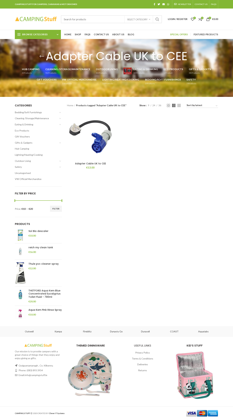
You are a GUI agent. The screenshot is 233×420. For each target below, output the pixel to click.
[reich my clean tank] (20, 251)
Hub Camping (22, 148)
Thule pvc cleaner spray (43, 263)
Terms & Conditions (142, 358)
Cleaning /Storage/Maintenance (32, 118)
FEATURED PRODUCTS (206, 34)
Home (70, 105)
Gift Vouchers (22, 136)
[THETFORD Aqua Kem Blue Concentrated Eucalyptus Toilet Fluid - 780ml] (20, 296)
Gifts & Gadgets (23, 142)
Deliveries (142, 364)
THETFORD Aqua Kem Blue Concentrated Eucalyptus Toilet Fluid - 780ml (44, 293)
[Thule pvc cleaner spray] (20, 273)
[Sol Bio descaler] (20, 235)
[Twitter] (158, 4)
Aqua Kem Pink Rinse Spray (45, 309)
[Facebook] (154, 4)
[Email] (163, 4)
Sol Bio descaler (38, 231)
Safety (18, 166)
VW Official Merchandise (28, 179)
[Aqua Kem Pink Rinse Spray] (20, 313)
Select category (137, 19)
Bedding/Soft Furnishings (28, 112)
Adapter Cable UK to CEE (90, 163)
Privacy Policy (142, 352)
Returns (142, 370)
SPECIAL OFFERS (179, 34)
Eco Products (22, 130)
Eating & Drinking (24, 124)
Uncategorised (23, 173)
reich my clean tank (40, 247)
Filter (56, 208)
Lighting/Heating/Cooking (29, 154)
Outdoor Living (23, 160)
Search (157, 19)
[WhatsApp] (168, 4)
